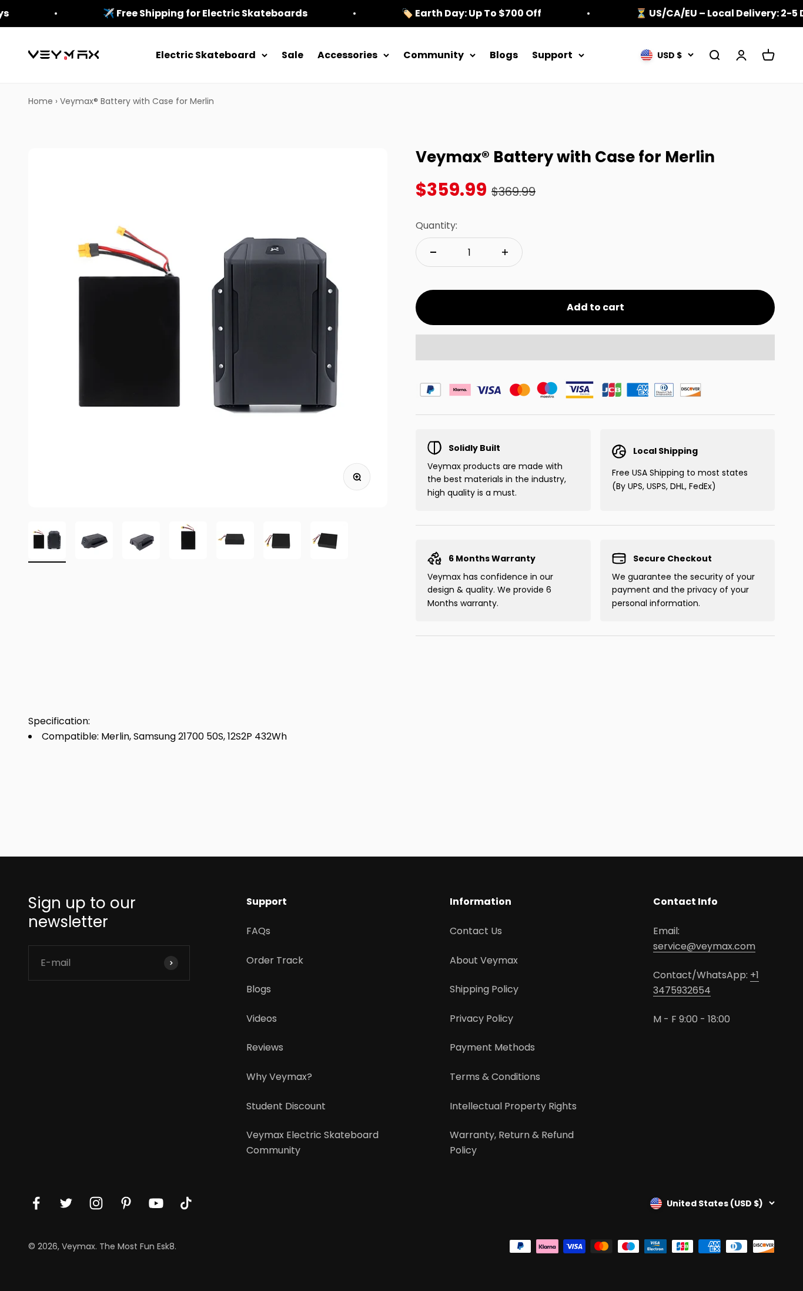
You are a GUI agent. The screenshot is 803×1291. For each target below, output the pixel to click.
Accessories (347, 55)
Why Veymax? (279, 1076)
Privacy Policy (481, 1018)
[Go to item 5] (235, 542)
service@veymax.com (704, 946)
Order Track (274, 960)
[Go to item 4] (188, 542)
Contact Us (476, 931)
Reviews (264, 1047)
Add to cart (595, 307)
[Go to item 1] (47, 542)
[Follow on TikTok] (186, 1203)
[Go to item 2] (94, 542)
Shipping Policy (484, 989)
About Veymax (484, 960)
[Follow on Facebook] (36, 1203)
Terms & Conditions (495, 1076)
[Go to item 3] (141, 542)
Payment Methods (492, 1047)
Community (433, 55)
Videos (261, 1018)
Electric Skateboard (206, 55)
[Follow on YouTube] (156, 1203)
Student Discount (286, 1106)
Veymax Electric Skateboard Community (312, 1142)
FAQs (258, 931)
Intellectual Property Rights (513, 1106)
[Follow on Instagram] (96, 1203)
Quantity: (436, 225)
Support (552, 55)
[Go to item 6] (282, 542)
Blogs (504, 55)
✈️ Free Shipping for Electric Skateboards (205, 13)
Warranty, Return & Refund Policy (512, 1142)
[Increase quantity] (505, 252)
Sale (292, 55)
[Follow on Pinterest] (126, 1203)
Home (40, 101)
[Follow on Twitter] (66, 1203)
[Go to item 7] (329, 542)
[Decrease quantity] (433, 252)
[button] (595, 347)
